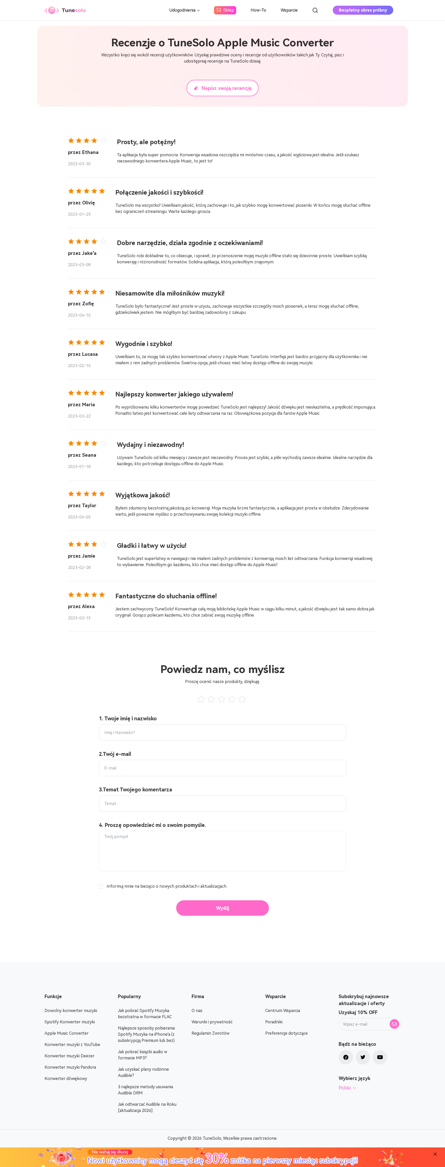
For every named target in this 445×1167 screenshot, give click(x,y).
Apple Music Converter (67, 1033)
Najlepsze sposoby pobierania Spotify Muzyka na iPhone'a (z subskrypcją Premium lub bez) (146, 1034)
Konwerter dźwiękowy (66, 1078)
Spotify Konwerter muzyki (70, 1021)
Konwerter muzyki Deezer (70, 1055)
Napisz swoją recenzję (227, 88)
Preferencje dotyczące (286, 1033)
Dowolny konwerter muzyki (71, 1010)
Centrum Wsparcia (282, 1010)
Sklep (228, 10)
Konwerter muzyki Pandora (70, 1067)
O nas (197, 1010)
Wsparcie (289, 10)
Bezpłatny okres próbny (363, 10)
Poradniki (274, 1021)
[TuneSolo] (65, 10)
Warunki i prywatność (212, 1021)
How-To (258, 10)
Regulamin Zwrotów (210, 1033)
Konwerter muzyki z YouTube (72, 1044)
